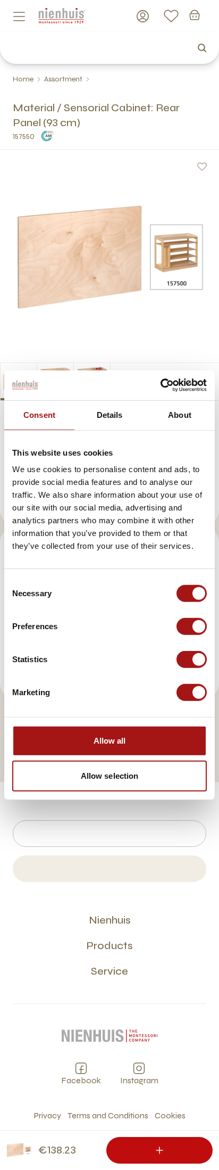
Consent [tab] (39, 414)
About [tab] (179, 414)
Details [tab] (110, 414)
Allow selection (110, 775)
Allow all (110, 740)
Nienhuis (110, 920)
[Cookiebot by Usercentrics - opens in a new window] (160, 385)
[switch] (191, 626)
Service (109, 971)
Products (109, 945)
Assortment (63, 79)
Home (23, 79)
